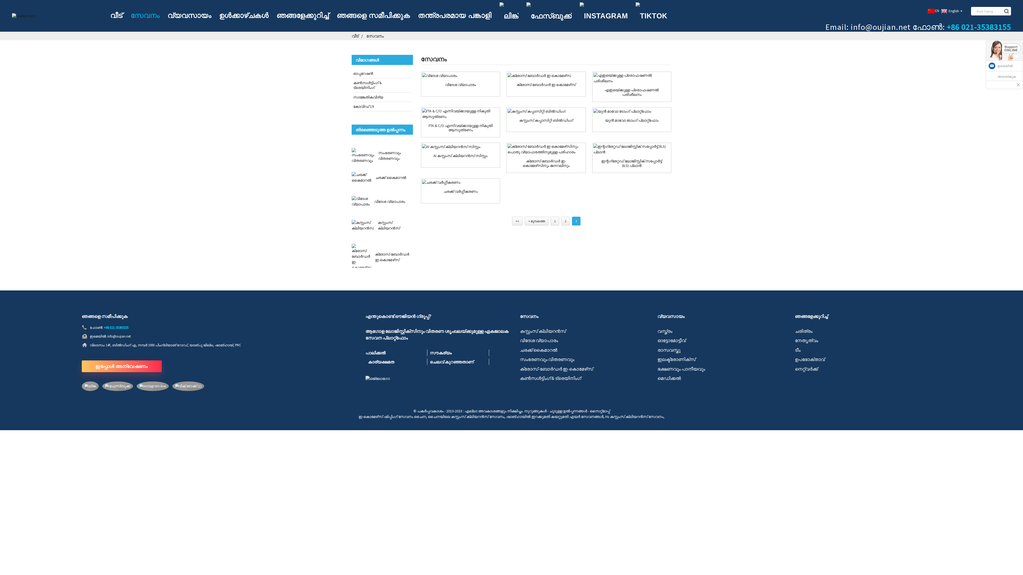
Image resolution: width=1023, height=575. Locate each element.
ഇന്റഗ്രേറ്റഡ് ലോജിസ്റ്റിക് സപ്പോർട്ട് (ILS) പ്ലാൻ (631, 163)
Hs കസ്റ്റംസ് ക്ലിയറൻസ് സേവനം (634, 416)
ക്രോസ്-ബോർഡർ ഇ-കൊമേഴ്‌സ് (546, 85)
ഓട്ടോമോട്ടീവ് (671, 340)
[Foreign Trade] (460, 76)
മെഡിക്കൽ (669, 378)
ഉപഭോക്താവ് (810, 359)
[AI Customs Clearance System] (460, 147)
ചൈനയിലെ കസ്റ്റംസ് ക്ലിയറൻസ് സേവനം (466, 416)
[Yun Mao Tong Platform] (631, 111)
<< (517, 221)
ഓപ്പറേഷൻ (363, 73)
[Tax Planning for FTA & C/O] (460, 114)
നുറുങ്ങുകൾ (535, 411)
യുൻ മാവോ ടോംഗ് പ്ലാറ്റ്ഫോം (632, 120)
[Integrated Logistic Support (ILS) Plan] (631, 149)
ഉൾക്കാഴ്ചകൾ (244, 15)
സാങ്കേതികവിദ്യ (368, 97)
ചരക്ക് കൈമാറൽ (390, 177)
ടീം (798, 350)
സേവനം (145, 15)
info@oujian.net (119, 336)
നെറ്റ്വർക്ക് (806, 369)
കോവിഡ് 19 (363, 106)
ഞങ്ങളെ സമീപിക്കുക (373, 15)
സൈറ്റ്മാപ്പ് (600, 411)
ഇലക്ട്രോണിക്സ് (676, 359)
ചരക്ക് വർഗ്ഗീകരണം (461, 191)
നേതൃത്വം (806, 340)
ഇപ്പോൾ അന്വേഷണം (121, 366)
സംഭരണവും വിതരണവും (547, 359)
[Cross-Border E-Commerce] (546, 76)
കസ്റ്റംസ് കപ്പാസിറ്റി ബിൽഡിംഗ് (546, 120)
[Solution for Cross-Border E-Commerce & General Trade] (546, 149)
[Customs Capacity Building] (546, 111)
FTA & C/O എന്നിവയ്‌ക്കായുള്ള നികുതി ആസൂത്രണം (461, 128)
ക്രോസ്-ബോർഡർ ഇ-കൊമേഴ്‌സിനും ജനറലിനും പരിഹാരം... (546, 163)
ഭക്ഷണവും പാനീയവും (681, 369)
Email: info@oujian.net (868, 27)
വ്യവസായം (189, 15)
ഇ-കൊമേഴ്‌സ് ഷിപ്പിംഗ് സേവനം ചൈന (392, 416)
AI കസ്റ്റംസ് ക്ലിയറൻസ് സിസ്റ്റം (460, 156)
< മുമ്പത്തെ (536, 221)
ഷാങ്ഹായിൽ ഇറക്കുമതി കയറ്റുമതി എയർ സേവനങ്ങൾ (554, 416)
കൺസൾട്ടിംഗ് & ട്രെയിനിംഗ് (367, 85)
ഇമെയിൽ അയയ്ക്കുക (1006, 71)
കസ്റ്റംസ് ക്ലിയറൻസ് (543, 331)
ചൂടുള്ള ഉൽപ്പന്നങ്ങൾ (568, 411)
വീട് (116, 15)
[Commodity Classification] (460, 182)
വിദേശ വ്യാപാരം (389, 201)
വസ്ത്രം (664, 331)
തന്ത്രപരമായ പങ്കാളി (455, 15)
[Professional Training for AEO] (631, 78)
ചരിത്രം (804, 331)
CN (937, 10)
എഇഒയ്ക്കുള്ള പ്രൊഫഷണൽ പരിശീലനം (631, 92)
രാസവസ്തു (668, 350)
